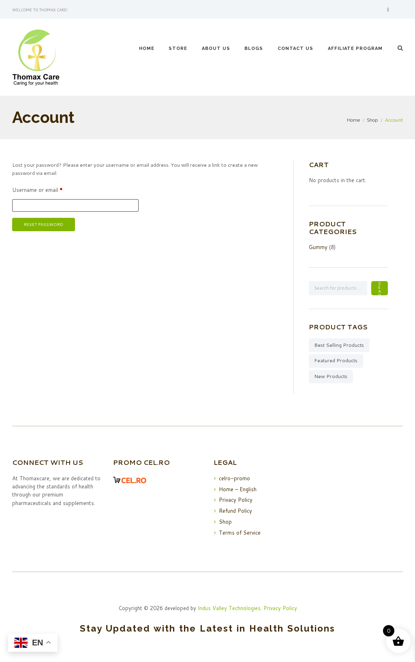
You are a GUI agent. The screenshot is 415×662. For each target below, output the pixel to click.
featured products (335, 360)
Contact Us (295, 48)
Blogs (253, 48)
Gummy (318, 247)
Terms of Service (240, 532)
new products (330, 376)
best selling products (339, 345)
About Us (216, 48)
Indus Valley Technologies (229, 608)
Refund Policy (235, 510)
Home (146, 48)
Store (178, 48)
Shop (372, 120)
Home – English (238, 489)
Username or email (47, 189)
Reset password (43, 224)
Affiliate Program (355, 48)
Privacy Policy (235, 499)
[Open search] (400, 48)
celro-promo (234, 478)
